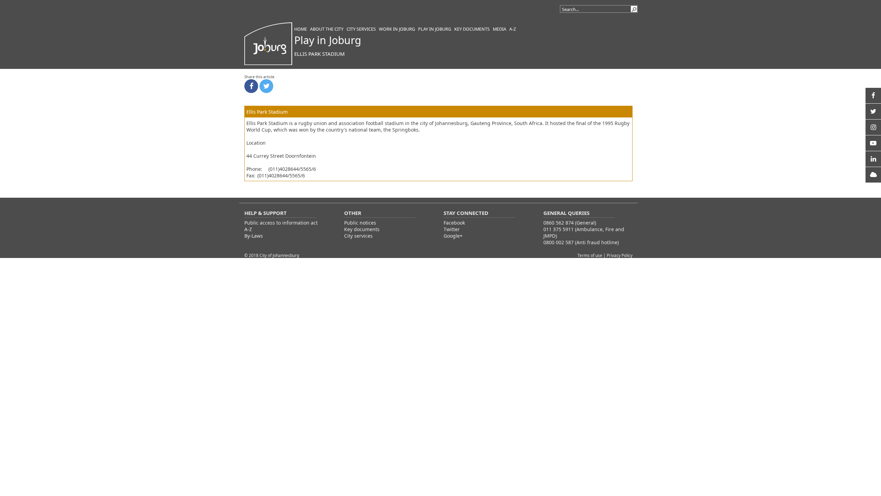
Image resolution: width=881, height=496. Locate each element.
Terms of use (590, 255)
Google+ (453, 235)
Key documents (362, 229)
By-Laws (253, 235)
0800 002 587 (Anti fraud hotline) (581, 242)
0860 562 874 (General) (569, 222)
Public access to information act (281, 222)
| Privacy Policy (618, 255)
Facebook (454, 222)
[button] (633, 9)
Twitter (452, 229)
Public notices (360, 222)
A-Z (248, 229)
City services (358, 235)
